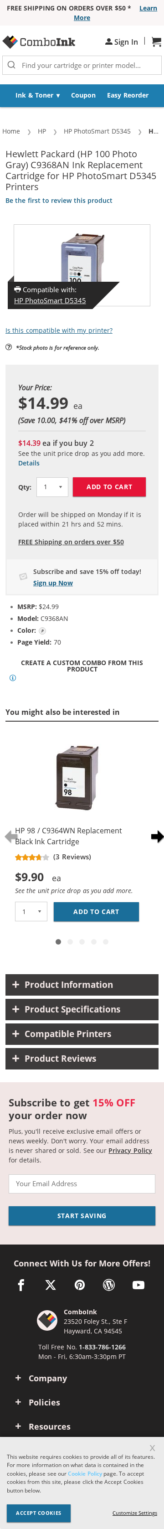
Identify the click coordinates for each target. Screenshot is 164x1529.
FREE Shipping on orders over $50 (71, 541)
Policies (44, 1402)
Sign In (125, 42)
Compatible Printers (68, 1034)
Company (48, 1378)
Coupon (83, 95)
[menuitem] (38, 95)
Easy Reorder (127, 95)
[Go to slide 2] (70, 942)
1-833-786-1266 (102, 1347)
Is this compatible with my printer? (59, 330)
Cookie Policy (85, 1473)
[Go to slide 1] (58, 942)
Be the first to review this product (59, 200)
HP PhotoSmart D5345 (50, 300)
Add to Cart (110, 486)
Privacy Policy (130, 1150)
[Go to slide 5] (105, 942)
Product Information (69, 985)
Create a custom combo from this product (82, 666)
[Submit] (11, 65)
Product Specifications (72, 1009)
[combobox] (82, 65)
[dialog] (82, 1483)
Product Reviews (60, 1058)
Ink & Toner (34, 95)
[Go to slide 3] (82, 942)
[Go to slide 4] (94, 942)
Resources (50, 1426)
